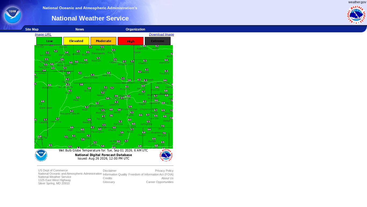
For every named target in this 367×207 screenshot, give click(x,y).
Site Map (31, 29)
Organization (135, 29)
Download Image (161, 34)
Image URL (43, 34)
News (79, 29)
